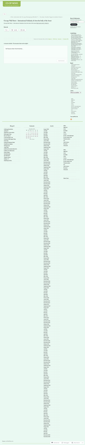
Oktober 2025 (46, 145)
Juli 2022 (45, 210)
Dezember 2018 (47, 281)
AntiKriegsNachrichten (75, 64)
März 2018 (46, 296)
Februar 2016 (46, 337)
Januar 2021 (46, 240)
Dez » (33, 139)
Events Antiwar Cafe (75, 107)
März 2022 (46, 216)
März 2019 (46, 276)
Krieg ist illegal (7, 152)
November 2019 (47, 263)
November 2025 (47, 144)
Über (4, 14)
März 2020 (46, 256)
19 (35, 134)
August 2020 (46, 248)
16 (30, 134)
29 (28, 137)
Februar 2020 (46, 258)
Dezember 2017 (47, 301)
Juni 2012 (45, 410)
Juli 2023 (45, 190)
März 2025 (46, 157)
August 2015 (46, 347)
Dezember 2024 (47, 162)
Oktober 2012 (46, 403)
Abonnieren (74, 24)
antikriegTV (73, 65)
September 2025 (47, 147)
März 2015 (46, 355)
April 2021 (46, 235)
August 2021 (46, 228)
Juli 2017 (45, 309)
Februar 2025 (46, 159)
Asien (72, 101)
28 (26, 137)
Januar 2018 (46, 299)
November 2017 (47, 302)
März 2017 (46, 316)
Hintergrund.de (74, 77)
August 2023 (46, 188)
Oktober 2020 (46, 245)
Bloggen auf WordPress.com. (7, 441)
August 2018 (46, 287)
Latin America (73, 111)
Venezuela (73, 113)
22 (28, 136)
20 (37, 134)
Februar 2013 (46, 397)
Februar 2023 (46, 198)
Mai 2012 (45, 411)
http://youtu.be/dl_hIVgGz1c (42, 23)
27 (37, 136)
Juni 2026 (45, 132)
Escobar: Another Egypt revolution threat (51, 17)
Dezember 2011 (47, 420)
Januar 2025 (46, 160)
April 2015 (46, 354)
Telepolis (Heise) (74, 85)
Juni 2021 (45, 231)
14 (26, 134)
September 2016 (47, 325)
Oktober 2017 (46, 304)
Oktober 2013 (46, 383)
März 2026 (46, 137)
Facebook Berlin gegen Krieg (76, 72)
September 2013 (47, 385)
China (72, 103)
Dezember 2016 (47, 321)
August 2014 (46, 367)
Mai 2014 (45, 372)
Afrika (72, 98)
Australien (73, 102)
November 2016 (47, 322)
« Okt (30, 139)
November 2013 (47, 382)
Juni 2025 (45, 152)
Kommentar (61, 60)
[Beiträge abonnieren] (71, 119)
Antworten (60, 39)
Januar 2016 (46, 339)
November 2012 (47, 402)
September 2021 (47, 226)
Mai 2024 (45, 173)
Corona (64, 134)
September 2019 (47, 266)
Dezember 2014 (47, 360)
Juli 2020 (45, 249)
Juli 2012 (45, 408)
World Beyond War (74, 88)
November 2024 (47, 164)
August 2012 (46, 406)
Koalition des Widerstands (76, 80)
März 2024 (46, 177)
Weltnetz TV (6, 159)
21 (26, 136)
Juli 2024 (45, 170)
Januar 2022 (46, 220)
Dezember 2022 (47, 202)
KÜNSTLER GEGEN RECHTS (77, 79)
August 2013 (46, 387)
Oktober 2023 (46, 185)
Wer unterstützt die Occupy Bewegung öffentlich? (24, 17)
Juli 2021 (45, 230)
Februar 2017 (46, 317)
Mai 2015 (45, 352)
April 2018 (46, 294)
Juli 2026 (45, 130)
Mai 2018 (45, 292)
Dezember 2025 (47, 142)
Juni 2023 (45, 192)
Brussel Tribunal (74, 69)
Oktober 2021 (46, 225)
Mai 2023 (45, 193)
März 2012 (46, 415)
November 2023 (47, 183)
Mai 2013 (45, 392)
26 (35, 136)
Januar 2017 (46, 319)
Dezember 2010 (47, 435)
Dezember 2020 (47, 241)
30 (30, 137)
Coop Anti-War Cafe (74, 116)
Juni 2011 (45, 430)
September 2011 (47, 425)
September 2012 (47, 405)
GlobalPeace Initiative (75, 75)
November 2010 (47, 436)
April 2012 (46, 413)
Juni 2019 (45, 271)
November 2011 (47, 421)
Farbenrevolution (74, 108)
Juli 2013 (45, 388)
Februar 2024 (46, 178)
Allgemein (50, 39)
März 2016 (46, 335)
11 (33, 133)
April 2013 (46, 393)
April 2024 (46, 175)
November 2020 (47, 243)
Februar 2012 (46, 416)
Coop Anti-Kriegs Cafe (75, 70)
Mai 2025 (45, 154)
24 (31, 136)
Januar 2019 (46, 279)
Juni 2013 (45, 390)
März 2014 (46, 375)
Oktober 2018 (46, 284)
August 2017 (46, 307)
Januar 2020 (46, 259)
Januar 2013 (46, 398)
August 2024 (46, 168)
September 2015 (47, 345)
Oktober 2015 (46, 344)
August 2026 (46, 129)
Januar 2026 (46, 140)
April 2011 (45, 433)
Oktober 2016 (46, 324)
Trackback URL (65, 39)
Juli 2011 (45, 428)
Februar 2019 (46, 278)
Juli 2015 (45, 349)
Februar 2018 (46, 297)
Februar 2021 (46, 238)
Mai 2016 (45, 332)
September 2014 (47, 365)
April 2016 (46, 334)
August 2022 (46, 208)
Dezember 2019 (47, 261)
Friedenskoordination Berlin (76, 74)
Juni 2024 (45, 172)
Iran (72, 109)
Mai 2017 (45, 312)
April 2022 (46, 215)
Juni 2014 (45, 370)
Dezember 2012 (47, 400)
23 (30, 136)
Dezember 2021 (47, 221)
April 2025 (46, 155)
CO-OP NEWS (12, 3)
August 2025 (46, 149)
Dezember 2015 (47, 340)
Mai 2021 (45, 233)
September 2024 (47, 167)
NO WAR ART (73, 84)
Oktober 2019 (46, 264)
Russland (73, 112)
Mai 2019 (45, 273)
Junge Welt (73, 78)
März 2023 (46, 197)
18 (33, 134)
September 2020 (47, 246)
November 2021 (47, 223)
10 (31, 133)
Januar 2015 (46, 359)
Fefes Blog (73, 73)
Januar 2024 (46, 180)
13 (37, 133)
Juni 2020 (45, 251)
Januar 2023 (46, 200)
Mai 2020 (45, 253)
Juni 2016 (45, 330)
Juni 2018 (45, 291)
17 (31, 134)
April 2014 (46, 373)
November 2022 (47, 203)
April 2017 (46, 314)
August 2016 (46, 327)
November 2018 (47, 283)
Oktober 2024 (46, 165)
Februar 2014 (46, 377)
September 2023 (47, 187)
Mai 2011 (45, 431)
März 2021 (46, 236)
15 (28, 134)
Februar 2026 (46, 139)
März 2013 (46, 395)
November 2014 (47, 362)
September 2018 (47, 286)
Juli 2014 (45, 368)
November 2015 (47, 342)
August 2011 (46, 426)
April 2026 (46, 135)
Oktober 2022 (46, 205)
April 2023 (46, 195)
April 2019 (46, 274)
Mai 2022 (45, 213)
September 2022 (47, 207)
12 (35, 133)
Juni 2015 (45, 350)
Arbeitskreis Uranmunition (76, 67)
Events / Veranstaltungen (76, 106)
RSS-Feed (55, 39)
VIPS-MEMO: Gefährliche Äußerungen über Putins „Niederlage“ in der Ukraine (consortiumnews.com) (76, 48)
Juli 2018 (45, 289)
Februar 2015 (46, 357)
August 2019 (46, 268)
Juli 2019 (45, 269)
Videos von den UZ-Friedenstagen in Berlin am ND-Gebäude (75, 52)
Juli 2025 (45, 150)
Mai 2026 (45, 134)
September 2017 (47, 306)
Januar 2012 (46, 418)
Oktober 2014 (46, 364)
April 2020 (46, 254)
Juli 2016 (45, 329)
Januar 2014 (46, 378)
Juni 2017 (45, 311)
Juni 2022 (45, 211)
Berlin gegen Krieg (74, 68)
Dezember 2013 (47, 380)
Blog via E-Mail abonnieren (75, 18)
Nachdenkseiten (74, 83)
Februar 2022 (46, 218)
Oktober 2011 (46, 423)
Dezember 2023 (47, 182)
